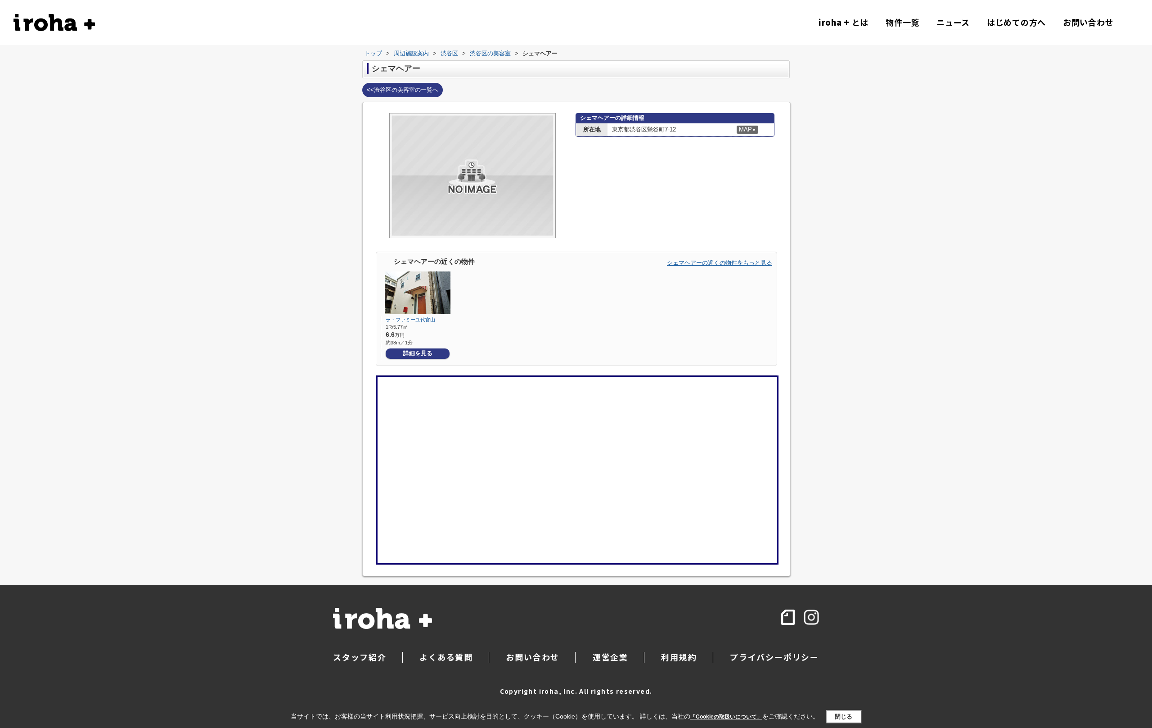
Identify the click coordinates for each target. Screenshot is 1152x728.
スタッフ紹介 (360, 657)
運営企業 (610, 657)
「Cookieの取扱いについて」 (726, 717)
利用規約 (679, 657)
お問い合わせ (1088, 22)
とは (843, 22)
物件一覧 (902, 22)
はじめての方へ (1016, 22)
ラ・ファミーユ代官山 (410, 319)
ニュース (953, 22)
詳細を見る (417, 353)
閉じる (843, 716)
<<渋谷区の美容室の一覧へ (402, 89)
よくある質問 (446, 657)
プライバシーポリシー (774, 657)
